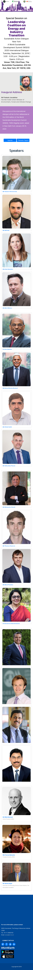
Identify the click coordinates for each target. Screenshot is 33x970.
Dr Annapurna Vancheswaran (11, 623)
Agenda (10, 140)
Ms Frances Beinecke (9, 855)
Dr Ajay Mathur (7, 349)
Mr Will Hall (6, 230)
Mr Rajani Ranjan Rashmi (10, 388)
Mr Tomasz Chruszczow (10, 191)
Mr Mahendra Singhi (9, 507)
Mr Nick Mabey (7, 308)
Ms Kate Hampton (8, 269)
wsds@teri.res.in (9, 935)
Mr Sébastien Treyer (9, 466)
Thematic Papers (23, 140)
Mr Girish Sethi (7, 427)
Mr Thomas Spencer (9, 546)
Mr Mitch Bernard (8, 817)
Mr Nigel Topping (8, 585)
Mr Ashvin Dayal (7, 883)
